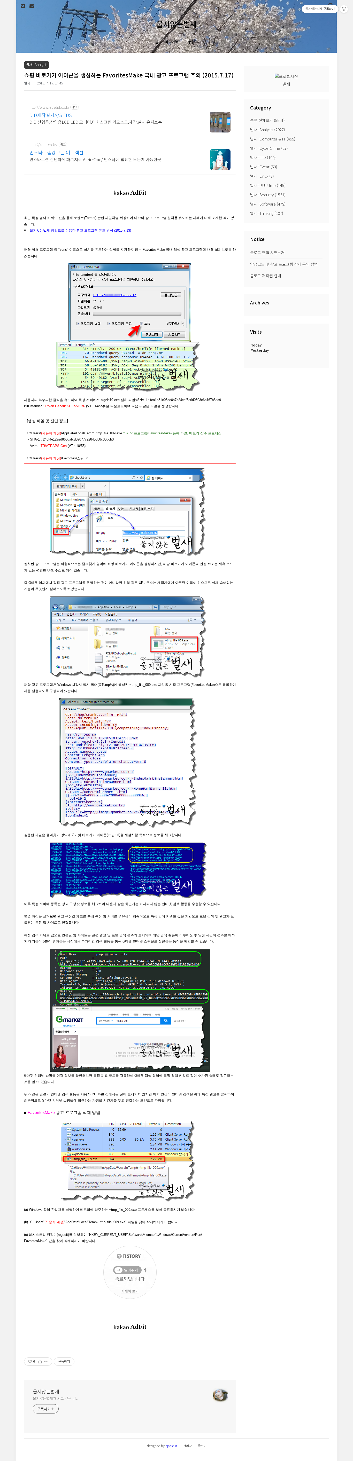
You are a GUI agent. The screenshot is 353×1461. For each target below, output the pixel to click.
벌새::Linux (262, 176)
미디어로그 (173, 41)
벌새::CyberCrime (269, 148)
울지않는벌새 (176, 24)
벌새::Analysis (267, 129)
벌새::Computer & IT (272, 139)
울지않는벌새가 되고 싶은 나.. (55, 1398)
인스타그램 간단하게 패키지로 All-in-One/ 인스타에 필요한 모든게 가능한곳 (95, 159)
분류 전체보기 (267, 120)
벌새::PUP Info (268, 185)
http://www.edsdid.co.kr (49, 107)
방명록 (193, 41)
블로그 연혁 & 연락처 (267, 252)
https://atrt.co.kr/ (43, 145)
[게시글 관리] (46, 1361)
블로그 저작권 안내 (265, 275)
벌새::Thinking (266, 213)
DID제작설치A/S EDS (50, 115)
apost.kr (171, 1445)
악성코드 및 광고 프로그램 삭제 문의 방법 (284, 264)
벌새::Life (263, 157)
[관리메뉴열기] (344, 9)
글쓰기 (202, 1445)
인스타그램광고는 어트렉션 (56, 152)
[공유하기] (40, 1361)
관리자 (187, 1445)
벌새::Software (268, 204)
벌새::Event (263, 166)
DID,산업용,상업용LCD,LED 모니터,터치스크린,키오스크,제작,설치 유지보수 (95, 122)
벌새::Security (268, 194)
